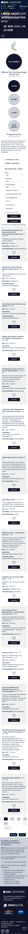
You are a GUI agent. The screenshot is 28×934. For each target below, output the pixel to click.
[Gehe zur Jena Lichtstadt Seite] (11, 2)
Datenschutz (20, 922)
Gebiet (7, 172)
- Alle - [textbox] (7, 175)
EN (4, 7)
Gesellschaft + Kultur (12, 159)
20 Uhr (14, 99)
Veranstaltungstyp (10, 184)
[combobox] (14, 175)
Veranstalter (8, 178)
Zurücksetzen (14, 221)
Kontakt (12, 922)
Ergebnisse (14, 216)
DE (1, 7)
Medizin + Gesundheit (12, 163)
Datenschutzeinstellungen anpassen (10, 926)
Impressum (4, 922)
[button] (13, 834)
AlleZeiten (14, 126)
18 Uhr (14, 86)
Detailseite (14, 257)
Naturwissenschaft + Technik (13, 169)
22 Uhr (14, 112)
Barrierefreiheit (6, 924)
